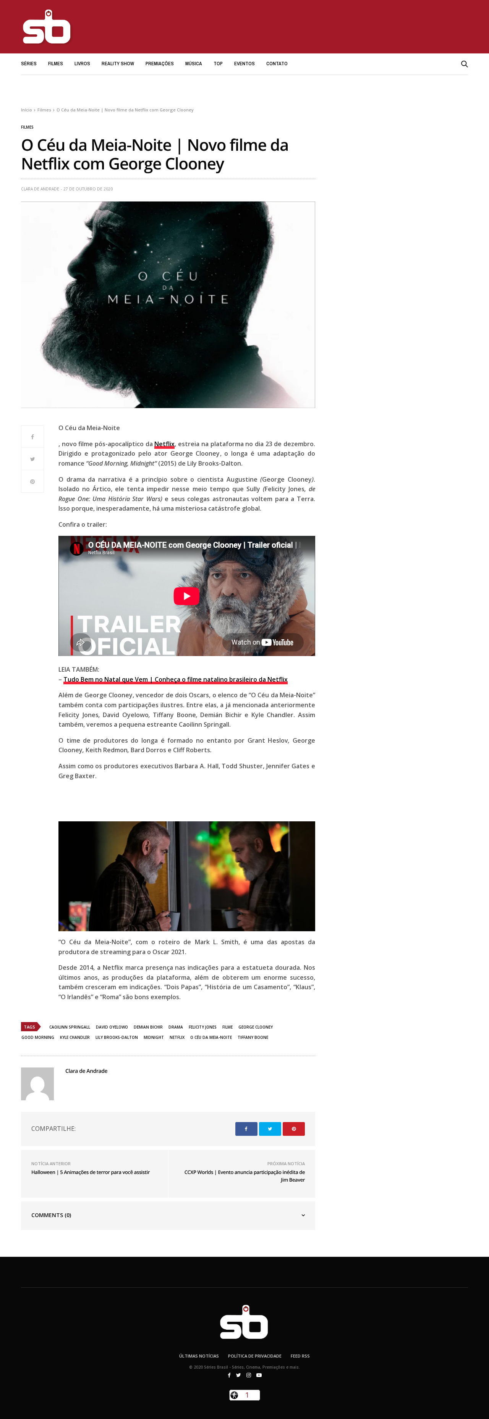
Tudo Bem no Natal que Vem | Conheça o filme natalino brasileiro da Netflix (175, 679)
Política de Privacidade (255, 1356)
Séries (29, 63)
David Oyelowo (112, 1027)
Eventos (244, 63)
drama (175, 1027)
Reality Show (118, 63)
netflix (177, 1037)
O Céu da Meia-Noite (211, 1037)
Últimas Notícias (199, 1356)
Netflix (164, 444)
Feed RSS (300, 1356)
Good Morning (37, 1037)
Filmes (55, 63)
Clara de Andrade (40, 189)
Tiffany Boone (253, 1037)
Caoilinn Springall (69, 1027)
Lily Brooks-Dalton (117, 1037)
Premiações (160, 63)
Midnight (154, 1037)
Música (193, 63)
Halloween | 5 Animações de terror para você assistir (90, 1172)
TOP (218, 63)
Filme (227, 1027)
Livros (82, 63)
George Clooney (255, 1027)
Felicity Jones (203, 1027)
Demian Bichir (148, 1027)
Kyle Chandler (75, 1037)
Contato (277, 63)
